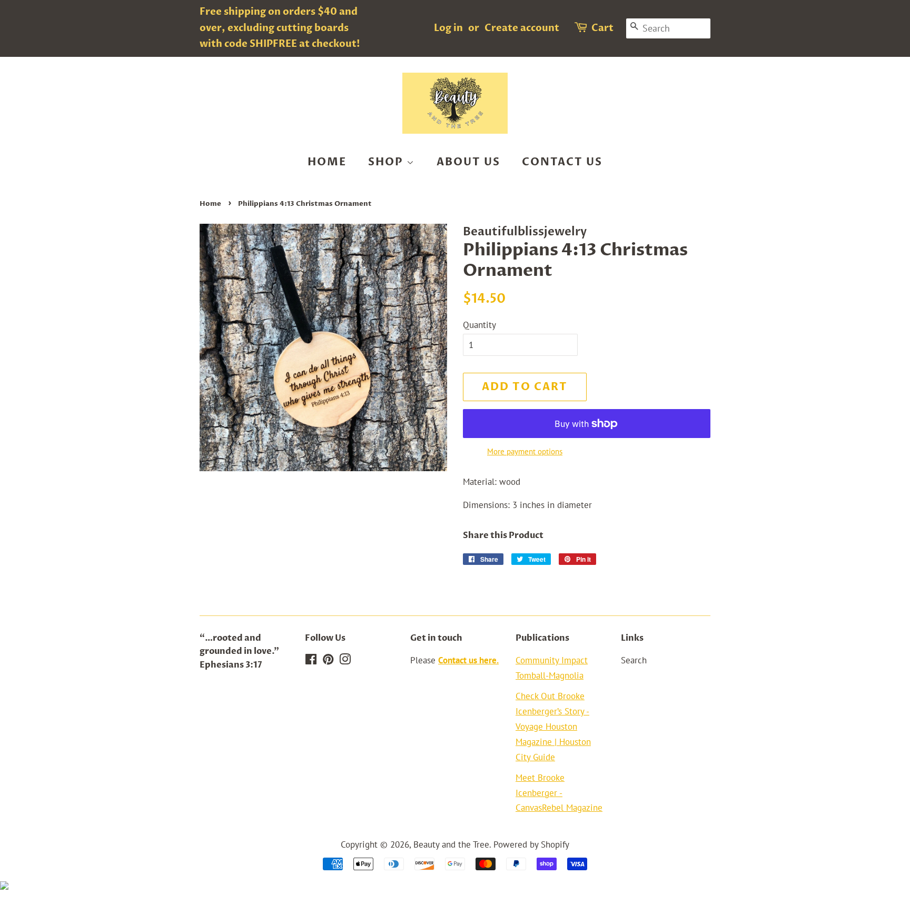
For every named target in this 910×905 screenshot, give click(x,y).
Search (634, 660)
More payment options (524, 451)
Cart (602, 28)
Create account (521, 28)
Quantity (479, 325)
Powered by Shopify (531, 844)
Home (327, 162)
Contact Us (562, 162)
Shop (387, 162)
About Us (468, 162)
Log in (448, 28)
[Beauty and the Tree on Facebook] (311, 661)
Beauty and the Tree (451, 844)
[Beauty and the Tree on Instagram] (345, 661)
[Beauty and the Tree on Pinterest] (328, 661)
